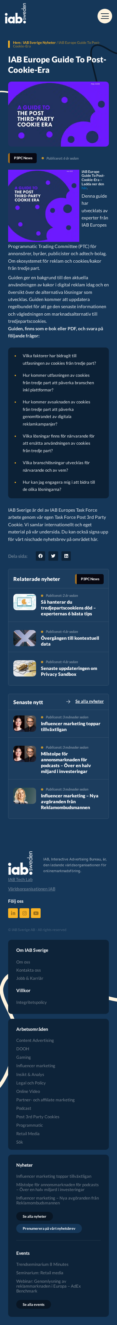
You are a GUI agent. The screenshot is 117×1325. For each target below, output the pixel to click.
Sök (19, 1142)
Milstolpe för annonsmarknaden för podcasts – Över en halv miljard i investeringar (66, 762)
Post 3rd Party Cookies (37, 1116)
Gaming (23, 1057)
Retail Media (28, 1133)
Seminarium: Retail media (39, 1272)
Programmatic (29, 1125)
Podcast (23, 1108)
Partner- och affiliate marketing (45, 1099)
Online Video (28, 1091)
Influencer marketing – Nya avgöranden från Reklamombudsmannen (69, 801)
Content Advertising (35, 1040)
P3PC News (23, 158)
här (84, 188)
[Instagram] (24, 913)
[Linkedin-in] (13, 913)
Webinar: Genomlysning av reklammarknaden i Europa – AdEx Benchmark (48, 1286)
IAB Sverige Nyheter (39, 42)
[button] (40, 556)
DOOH (22, 1048)
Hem (16, 42)
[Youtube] (36, 913)
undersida (49, 531)
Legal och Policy (31, 1083)
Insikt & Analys (30, 1074)
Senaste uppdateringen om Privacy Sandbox (69, 671)
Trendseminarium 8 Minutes (42, 1264)
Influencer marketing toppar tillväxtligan (53, 1176)
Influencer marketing (35, 1065)
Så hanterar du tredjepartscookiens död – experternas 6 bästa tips (68, 607)
